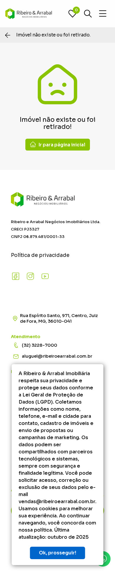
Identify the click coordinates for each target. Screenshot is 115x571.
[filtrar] (88, 13)
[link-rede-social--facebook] (15, 276)
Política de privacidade (40, 255)
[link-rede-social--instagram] (30, 276)
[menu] (102, 14)
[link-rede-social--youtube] (45, 276)
